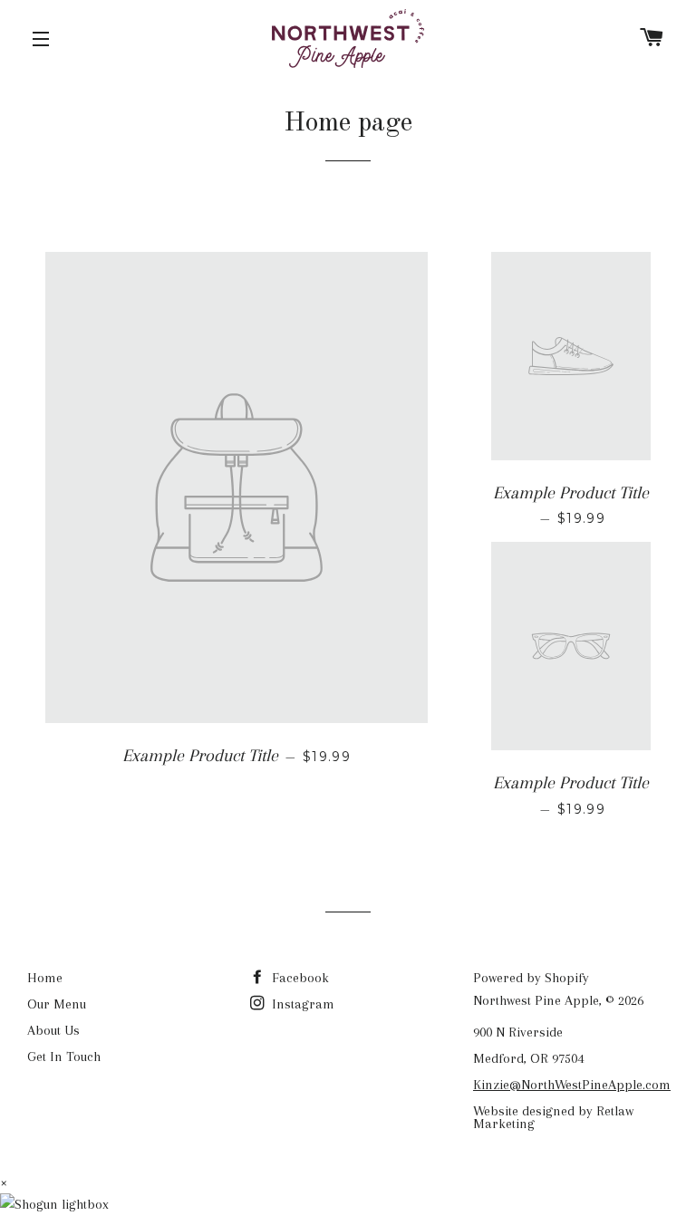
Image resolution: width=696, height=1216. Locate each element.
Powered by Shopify (531, 978)
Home (45, 978)
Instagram (301, 1004)
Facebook (298, 978)
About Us (53, 1030)
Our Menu (56, 1004)
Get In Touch (64, 1056)
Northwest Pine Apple (536, 1000)
